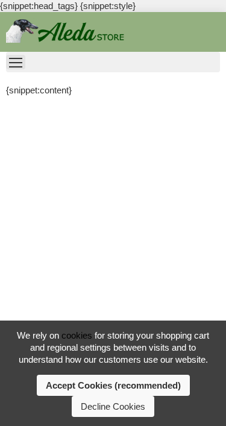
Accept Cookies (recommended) (113, 385)
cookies (76, 335)
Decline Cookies (113, 406)
